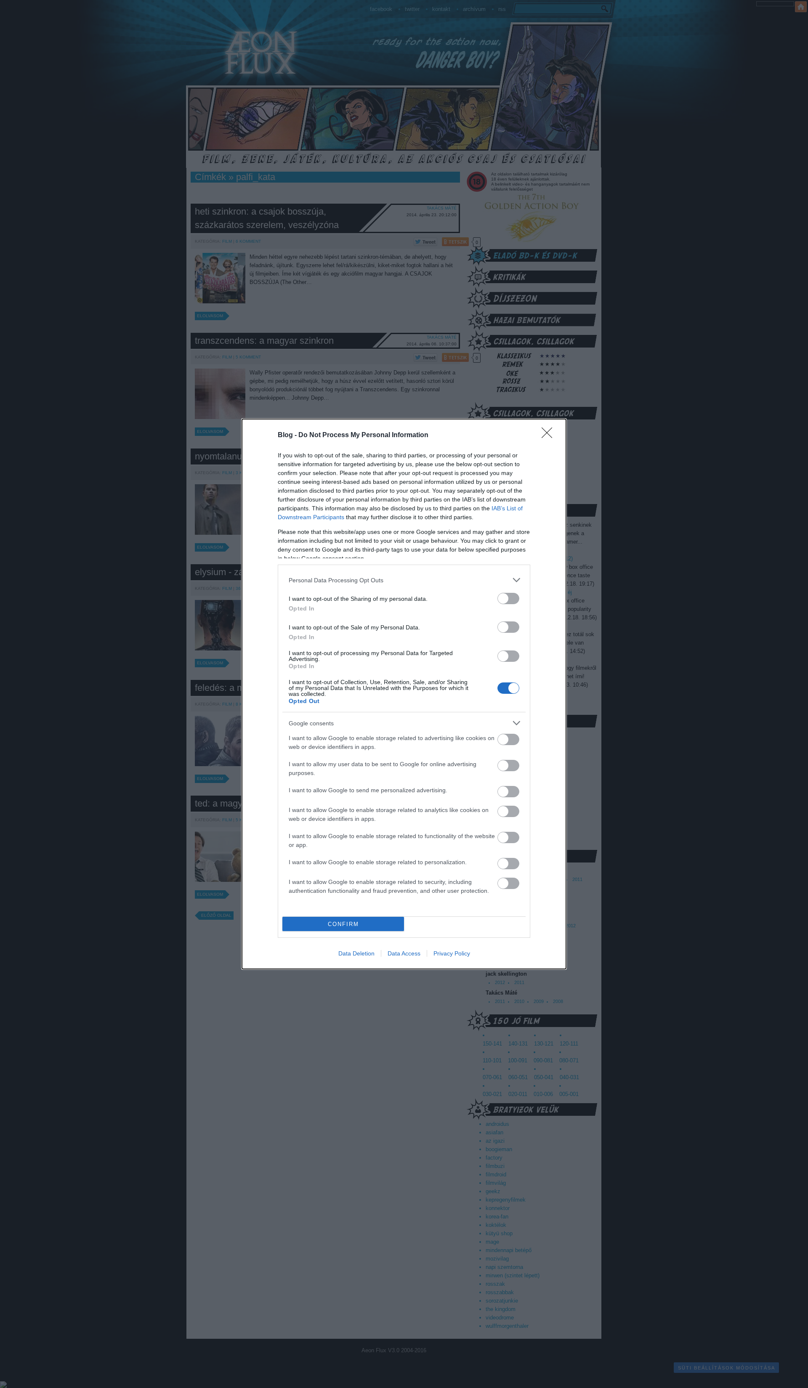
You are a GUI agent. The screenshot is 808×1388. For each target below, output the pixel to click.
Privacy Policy (451, 953)
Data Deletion (356, 953)
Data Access (404, 953)
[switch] (508, 598)
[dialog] (404, 694)
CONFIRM (343, 924)
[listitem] (404, 580)
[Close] (550, 435)
